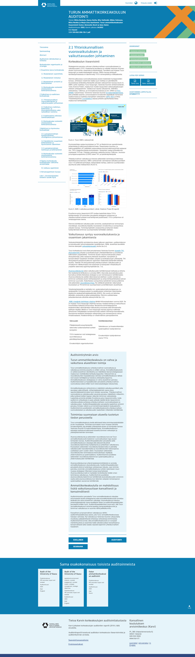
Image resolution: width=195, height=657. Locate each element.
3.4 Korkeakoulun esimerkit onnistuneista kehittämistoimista (51, 155)
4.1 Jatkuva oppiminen (50, 168)
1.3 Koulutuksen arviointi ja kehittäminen (51, 82)
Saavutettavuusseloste (78, 640)
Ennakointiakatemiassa (114, 92)
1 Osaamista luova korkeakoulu (52, 70)
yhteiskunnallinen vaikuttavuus (140, 63)
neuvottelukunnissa (87, 283)
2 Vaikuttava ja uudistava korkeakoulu (50, 95)
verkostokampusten (89, 246)
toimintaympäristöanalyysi (139, 59)
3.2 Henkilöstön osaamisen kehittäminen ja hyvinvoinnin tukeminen (51, 142)
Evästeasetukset (76, 644)
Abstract (43, 55)
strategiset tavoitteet (137, 55)
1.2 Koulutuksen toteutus (51, 78)
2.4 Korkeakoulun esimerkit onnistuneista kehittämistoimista (51, 123)
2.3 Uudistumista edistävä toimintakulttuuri (51, 116)
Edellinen (78, 540)
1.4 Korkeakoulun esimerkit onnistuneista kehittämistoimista (51, 89)
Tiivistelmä (44, 47)
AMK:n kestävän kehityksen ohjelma (82, 301)
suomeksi (133, 643)
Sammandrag (45, 51)
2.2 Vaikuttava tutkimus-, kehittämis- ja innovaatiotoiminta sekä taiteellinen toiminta (51, 109)
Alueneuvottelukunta (76, 271)
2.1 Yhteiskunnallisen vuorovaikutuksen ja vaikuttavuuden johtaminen (52, 101)
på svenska (143, 643)
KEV (112, 96)
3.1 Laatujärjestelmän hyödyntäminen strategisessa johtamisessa (51, 135)
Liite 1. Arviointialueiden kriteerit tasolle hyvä (49, 176)
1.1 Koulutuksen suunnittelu (52, 74)
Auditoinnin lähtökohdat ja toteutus (50, 60)
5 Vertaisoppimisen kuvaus (50, 172)
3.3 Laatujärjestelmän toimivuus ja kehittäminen (51, 149)
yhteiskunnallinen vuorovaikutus (141, 67)
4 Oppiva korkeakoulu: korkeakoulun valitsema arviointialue (49, 162)
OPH (108, 96)
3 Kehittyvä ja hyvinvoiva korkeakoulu (49, 129)
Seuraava (78, 547)
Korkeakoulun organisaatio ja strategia (51, 65)
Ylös (189, 606)
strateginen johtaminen (138, 51)
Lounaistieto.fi (87, 98)
